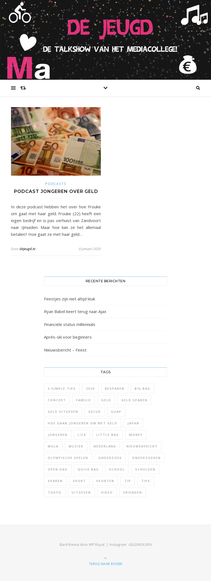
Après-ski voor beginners (68, 337)
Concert (57, 400)
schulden (145, 469)
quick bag (88, 469)
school (117, 469)
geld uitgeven (63, 412)
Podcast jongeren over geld (56, 191)
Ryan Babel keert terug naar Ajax (75, 311)
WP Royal (96, 544)
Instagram (118, 544)
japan (133, 423)
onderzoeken (146, 458)
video (107, 492)
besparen (114, 388)
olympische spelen (68, 458)
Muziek (76, 446)
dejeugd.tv (27, 248)
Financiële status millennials (69, 324)
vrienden (132, 492)
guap (116, 412)
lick (82, 435)
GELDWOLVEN (140, 544)
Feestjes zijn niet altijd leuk (69, 298)
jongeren (58, 435)
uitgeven (81, 492)
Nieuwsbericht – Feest (65, 350)
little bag (107, 435)
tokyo (55, 492)
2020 (90, 388)
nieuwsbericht (142, 446)
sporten (105, 481)
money (136, 435)
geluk (94, 412)
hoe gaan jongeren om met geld (82, 423)
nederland (105, 446)
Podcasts (55, 183)
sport (79, 481)
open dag (58, 469)
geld (106, 400)
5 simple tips (62, 388)
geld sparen (134, 400)
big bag (142, 388)
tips (145, 481)
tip (127, 481)
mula (53, 446)
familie (83, 400)
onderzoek (110, 458)
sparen (55, 481)
